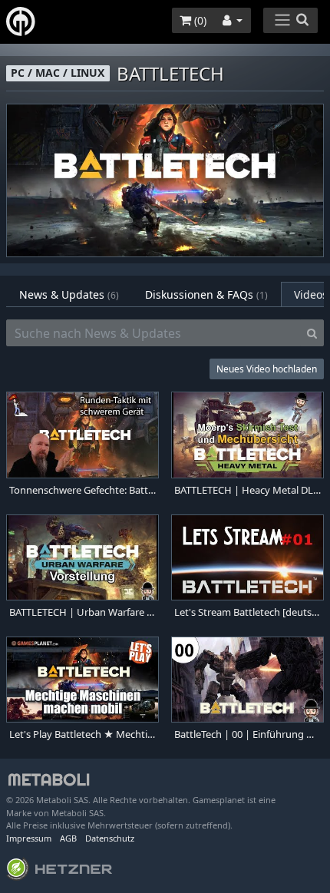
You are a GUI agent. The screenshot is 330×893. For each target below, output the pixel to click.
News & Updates (69, 294)
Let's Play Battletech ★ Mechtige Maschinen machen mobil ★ (82, 734)
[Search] (312, 333)
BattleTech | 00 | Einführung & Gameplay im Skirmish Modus (247, 734)
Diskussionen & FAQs (206, 294)
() (198, 20)
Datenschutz (109, 838)
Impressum (28, 838)
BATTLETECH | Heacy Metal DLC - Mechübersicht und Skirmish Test (247, 490)
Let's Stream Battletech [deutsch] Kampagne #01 (247, 612)
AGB (68, 838)
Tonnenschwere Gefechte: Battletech (82, 490)
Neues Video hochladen (266, 368)
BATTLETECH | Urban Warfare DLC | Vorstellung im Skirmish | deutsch (82, 612)
